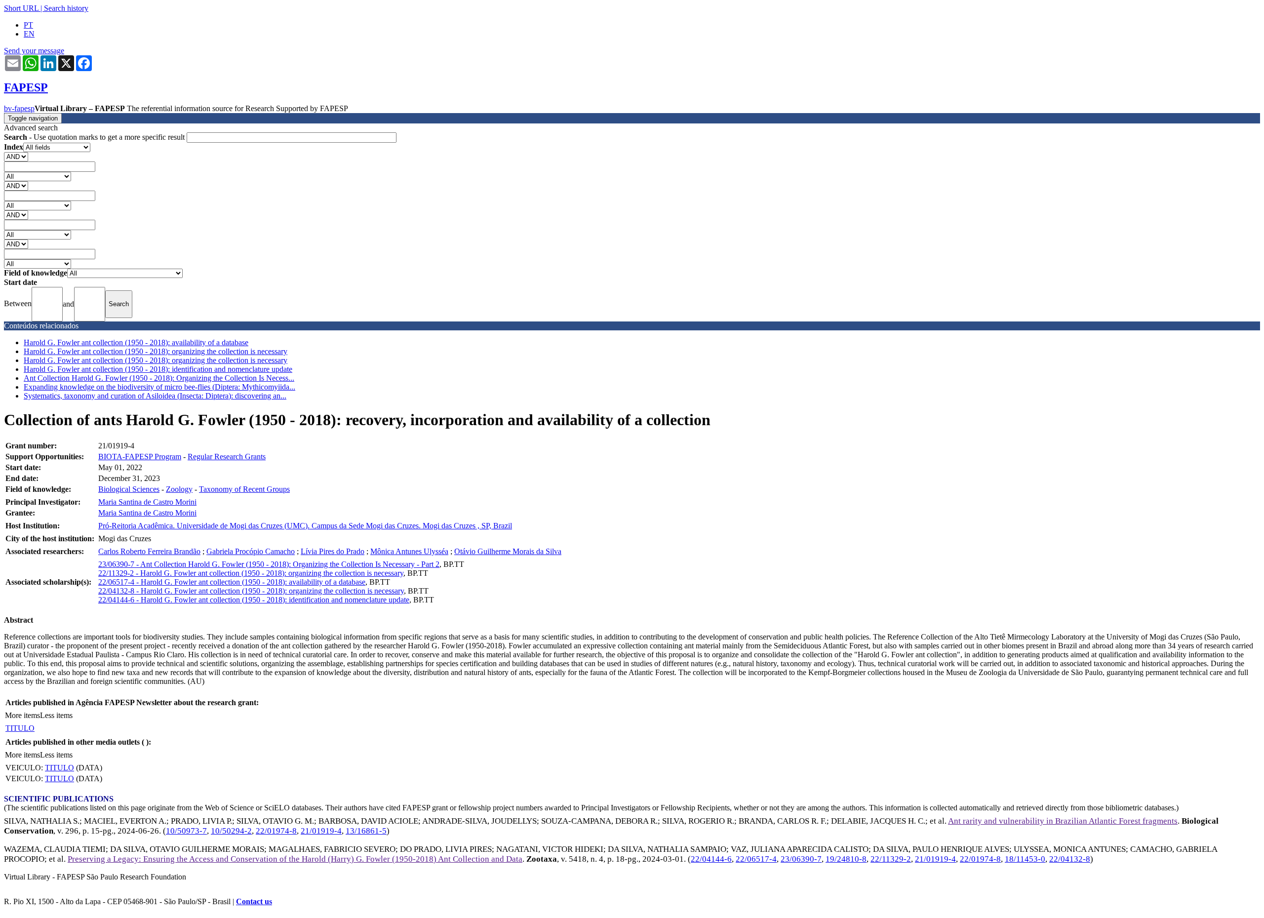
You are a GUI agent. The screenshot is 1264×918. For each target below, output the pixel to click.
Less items (56, 715)
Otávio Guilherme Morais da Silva (507, 551)
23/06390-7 (801, 859)
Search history (66, 8)
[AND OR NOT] (16, 156)
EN (29, 34)
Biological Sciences (128, 489)
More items (22, 715)
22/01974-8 (276, 831)
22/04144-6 (711, 859)
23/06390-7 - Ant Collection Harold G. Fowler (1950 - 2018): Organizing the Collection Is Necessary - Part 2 (268, 564)
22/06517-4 (756, 859)
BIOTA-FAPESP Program (139, 456)
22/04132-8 (1069, 859)
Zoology (179, 489)
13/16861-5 (366, 831)
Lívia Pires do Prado (332, 551)
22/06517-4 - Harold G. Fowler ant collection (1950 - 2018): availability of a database (231, 582)
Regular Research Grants (227, 456)
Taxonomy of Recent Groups (244, 489)
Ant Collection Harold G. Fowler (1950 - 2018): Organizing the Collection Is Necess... (159, 378)
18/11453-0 (1025, 859)
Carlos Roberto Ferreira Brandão (149, 551)
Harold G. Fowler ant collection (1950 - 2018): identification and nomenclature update (158, 369)
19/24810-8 (846, 859)
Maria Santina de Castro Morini (147, 502)
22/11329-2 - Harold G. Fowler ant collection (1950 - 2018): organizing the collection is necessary (250, 573)
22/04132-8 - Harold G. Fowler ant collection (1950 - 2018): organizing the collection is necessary (251, 591)
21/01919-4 (321, 831)
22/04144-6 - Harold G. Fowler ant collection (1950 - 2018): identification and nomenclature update (253, 600)
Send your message (34, 50)
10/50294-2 (231, 831)
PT (28, 25)
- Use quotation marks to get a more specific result (95, 137)
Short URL (21, 8)
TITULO (20, 728)
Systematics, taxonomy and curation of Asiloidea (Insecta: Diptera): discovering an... (155, 396)
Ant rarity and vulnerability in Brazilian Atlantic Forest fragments (1063, 821)
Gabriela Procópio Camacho (250, 551)
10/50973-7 (186, 831)
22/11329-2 (890, 859)
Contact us (254, 901)
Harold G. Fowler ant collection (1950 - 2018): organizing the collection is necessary (155, 351)
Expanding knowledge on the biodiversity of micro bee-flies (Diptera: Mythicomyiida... (159, 387)
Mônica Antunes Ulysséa (409, 551)
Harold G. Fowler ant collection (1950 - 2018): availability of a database (136, 342)
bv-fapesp (19, 108)
